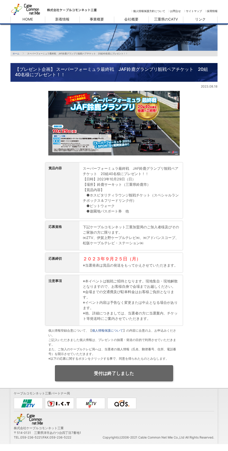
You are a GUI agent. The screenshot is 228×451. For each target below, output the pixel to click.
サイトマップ (194, 11)
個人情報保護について (107, 330)
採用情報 (212, 11)
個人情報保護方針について (149, 11)
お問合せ (175, 11)
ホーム (16, 53)
